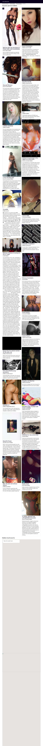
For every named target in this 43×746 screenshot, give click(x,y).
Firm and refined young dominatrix (9, 371)
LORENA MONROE (8, 126)
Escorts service (5, 3)
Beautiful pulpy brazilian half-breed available (30, 407)
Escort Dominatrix (27, 46)
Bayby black (25, 484)
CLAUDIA (5, 209)
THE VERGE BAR (5, 1)
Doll (23, 112)
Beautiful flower (7, 441)
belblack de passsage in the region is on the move (30, 158)
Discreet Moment (7, 85)
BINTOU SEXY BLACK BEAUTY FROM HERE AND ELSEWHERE (11, 48)
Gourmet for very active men (30, 435)
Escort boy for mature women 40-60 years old (11, 351)
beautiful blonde (26, 81)
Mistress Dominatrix (27, 278)
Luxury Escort (26, 336)
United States (12, 3)
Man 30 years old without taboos (10, 484)
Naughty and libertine (28, 381)
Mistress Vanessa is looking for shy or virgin (11, 253)
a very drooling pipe (8, 177)
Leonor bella (25, 215)
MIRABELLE (6, 405)
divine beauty (26, 312)
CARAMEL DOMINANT (28, 244)
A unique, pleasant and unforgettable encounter (29, 517)
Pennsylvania (19, 3)
